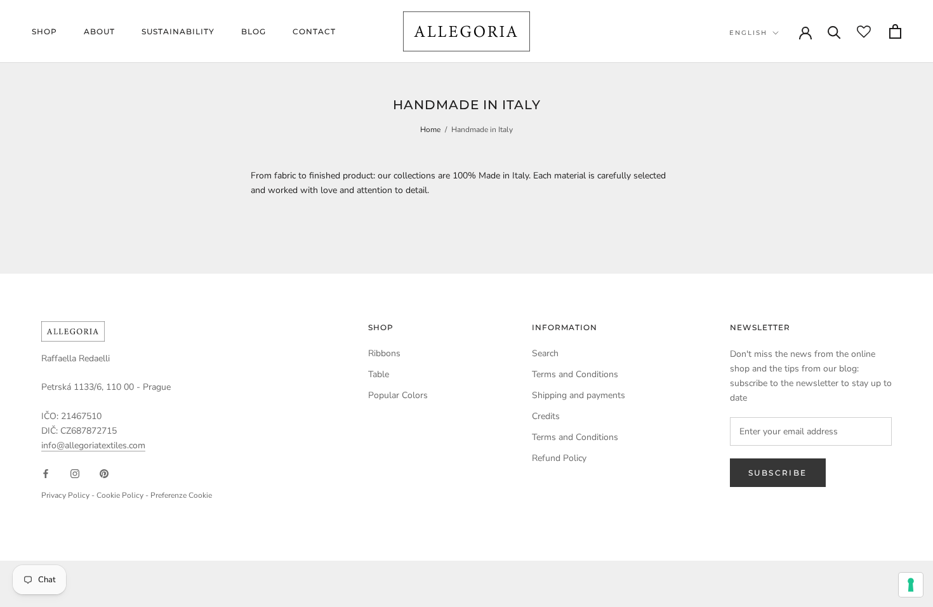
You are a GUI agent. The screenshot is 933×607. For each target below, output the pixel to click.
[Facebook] (45, 472)
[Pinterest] (104, 472)
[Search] (834, 31)
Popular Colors (398, 395)
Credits (546, 416)
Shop (44, 31)
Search (545, 353)
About (99, 31)
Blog (253, 31)
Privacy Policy (65, 495)
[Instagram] (74, 472)
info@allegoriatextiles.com (93, 445)
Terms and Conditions (575, 374)
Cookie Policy (119, 495)
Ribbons (384, 353)
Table (378, 374)
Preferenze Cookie (181, 495)
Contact (314, 31)
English (748, 33)
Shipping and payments (578, 395)
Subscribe (777, 472)
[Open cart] (895, 31)
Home (430, 129)
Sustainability (178, 31)
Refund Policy (559, 458)
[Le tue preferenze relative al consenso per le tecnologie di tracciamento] (911, 585)
